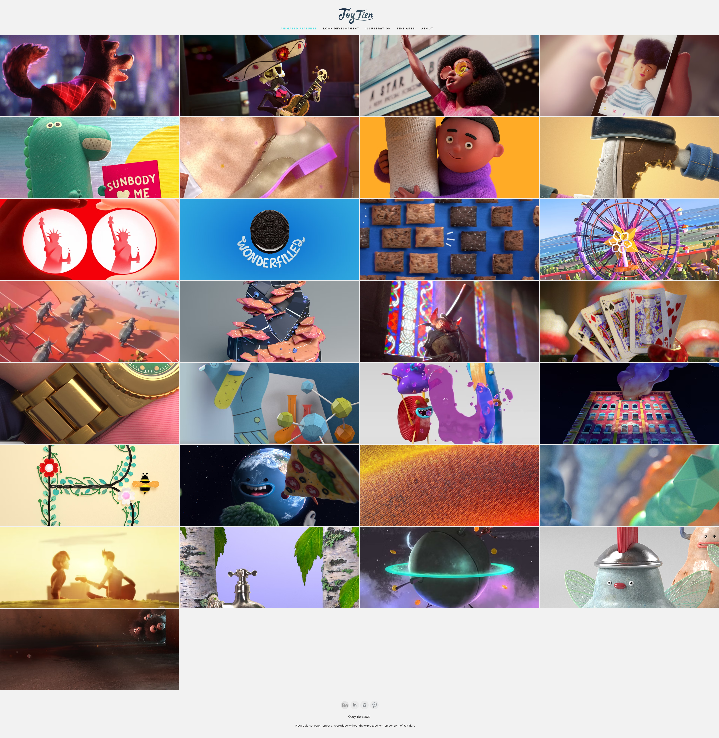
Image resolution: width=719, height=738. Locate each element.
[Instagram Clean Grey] (364, 705)
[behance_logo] (345, 705)
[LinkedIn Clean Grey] (355, 705)
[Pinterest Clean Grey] (374, 705)
